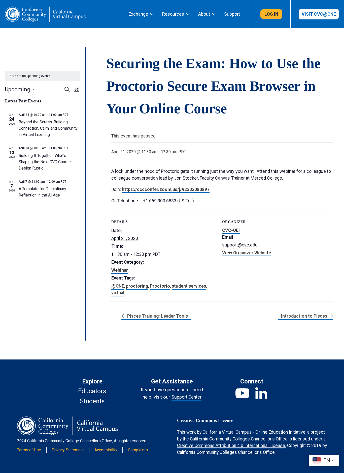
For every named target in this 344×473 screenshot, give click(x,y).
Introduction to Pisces (304, 316)
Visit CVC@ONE (319, 14)
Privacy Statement (68, 450)
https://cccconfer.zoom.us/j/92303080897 (166, 189)
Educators (92, 391)
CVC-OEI (231, 230)
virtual (117, 292)
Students (92, 401)
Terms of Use (29, 450)
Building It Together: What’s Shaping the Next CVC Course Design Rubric (45, 162)
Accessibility (105, 450)
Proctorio (160, 286)
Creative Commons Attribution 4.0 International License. (231, 445)
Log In (271, 14)
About (204, 14)
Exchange (138, 14)
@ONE (117, 286)
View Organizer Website (246, 252)
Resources (173, 14)
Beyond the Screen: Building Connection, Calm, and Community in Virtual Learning (48, 128)
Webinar (119, 270)
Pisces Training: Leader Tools (157, 316)
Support (232, 14)
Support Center (186, 397)
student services (189, 286)
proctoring (137, 286)
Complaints (138, 450)
